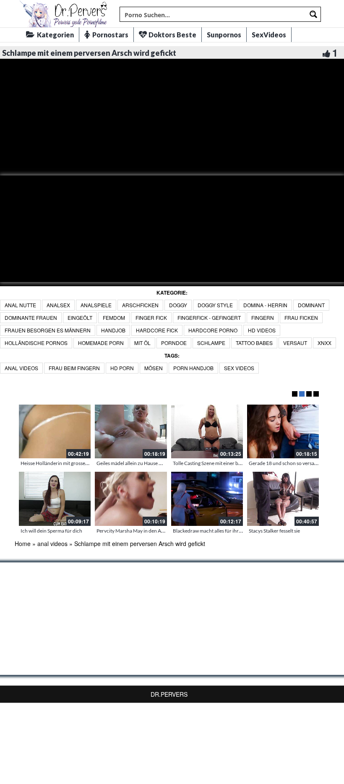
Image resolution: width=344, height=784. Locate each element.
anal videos (21, 367)
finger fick (151, 317)
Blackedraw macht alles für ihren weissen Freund (226, 531)
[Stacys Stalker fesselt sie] (283, 498)
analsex (58, 304)
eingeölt (80, 317)
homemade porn (101, 342)
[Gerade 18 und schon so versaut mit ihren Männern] (283, 431)
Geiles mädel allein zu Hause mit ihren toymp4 (146, 463)
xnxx (324, 342)
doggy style (215, 304)
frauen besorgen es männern (48, 330)
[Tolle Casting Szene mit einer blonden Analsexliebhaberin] (207, 431)
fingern (262, 317)
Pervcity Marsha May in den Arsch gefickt (141, 531)
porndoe (174, 342)
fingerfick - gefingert (209, 317)
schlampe (211, 342)
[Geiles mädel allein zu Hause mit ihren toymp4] (131, 431)
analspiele (96, 304)
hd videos (262, 330)
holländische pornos (36, 342)
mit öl (142, 342)
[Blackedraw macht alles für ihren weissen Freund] (207, 498)
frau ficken (301, 317)
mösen (153, 367)
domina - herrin (265, 304)
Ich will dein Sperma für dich (51, 531)
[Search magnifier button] (313, 14)
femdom (114, 317)
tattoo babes (254, 342)
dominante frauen (31, 317)
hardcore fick (157, 330)
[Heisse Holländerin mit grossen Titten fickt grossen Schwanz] (55, 431)
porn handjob (193, 367)
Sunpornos (224, 35)
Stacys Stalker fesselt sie (274, 531)
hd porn (122, 367)
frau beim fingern (74, 367)
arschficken (140, 304)
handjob (113, 330)
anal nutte (20, 304)
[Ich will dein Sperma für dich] (55, 498)
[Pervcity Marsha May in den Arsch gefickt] (131, 498)
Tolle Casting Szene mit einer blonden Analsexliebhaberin (235, 463)
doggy (178, 304)
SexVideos (269, 35)
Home (23, 543)
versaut (295, 342)
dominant (311, 304)
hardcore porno (212, 330)
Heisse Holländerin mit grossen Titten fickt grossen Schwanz (86, 463)
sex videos (239, 367)
